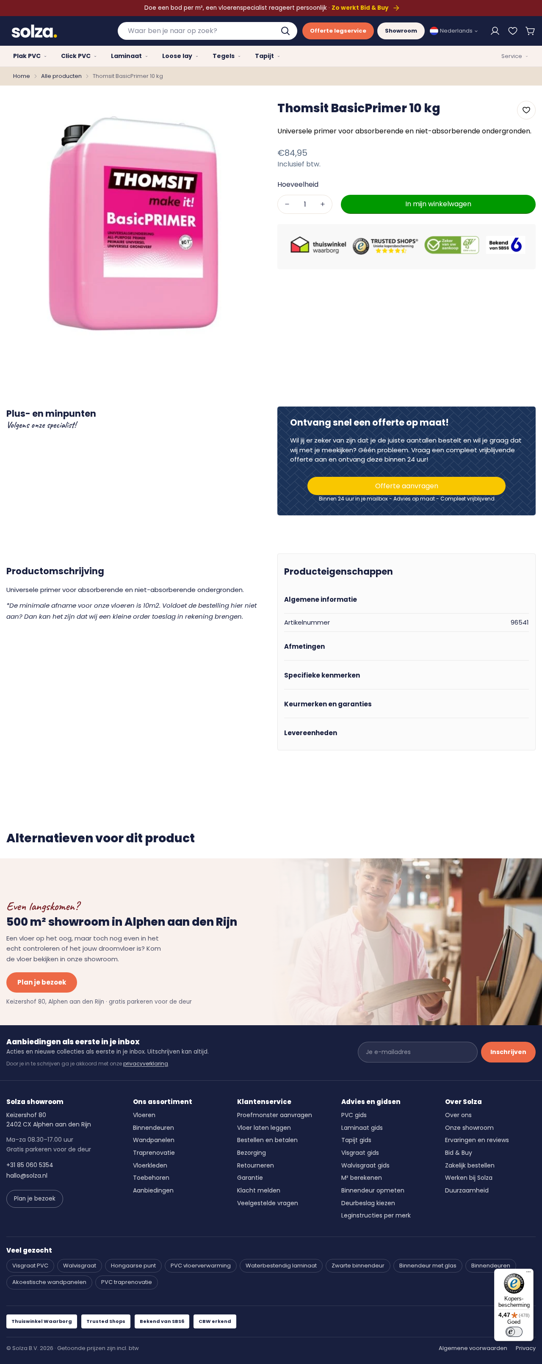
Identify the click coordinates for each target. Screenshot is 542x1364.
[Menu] (528, 1274)
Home (21, 76)
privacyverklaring (145, 1063)
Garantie (250, 1177)
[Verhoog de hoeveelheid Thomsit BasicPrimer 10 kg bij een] (322, 204)
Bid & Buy (458, 1152)
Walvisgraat (79, 1266)
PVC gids (354, 1115)
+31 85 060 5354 (29, 1165)
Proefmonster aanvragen (274, 1115)
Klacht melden (258, 1190)
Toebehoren (151, 1177)
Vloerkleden (150, 1165)
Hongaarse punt (133, 1266)
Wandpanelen (153, 1140)
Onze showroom (469, 1127)
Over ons (458, 1115)
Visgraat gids (360, 1152)
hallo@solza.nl (26, 1175)
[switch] (514, 1332)
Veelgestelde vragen (267, 1203)
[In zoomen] (247, 113)
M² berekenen (361, 1177)
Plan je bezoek (41, 982)
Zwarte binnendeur (358, 1266)
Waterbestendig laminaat (281, 1266)
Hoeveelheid (297, 184)
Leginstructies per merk (376, 1215)
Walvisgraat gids (365, 1165)
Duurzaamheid (467, 1190)
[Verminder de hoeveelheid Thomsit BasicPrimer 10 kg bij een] (287, 204)
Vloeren (144, 1115)
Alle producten (61, 76)
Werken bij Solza (468, 1177)
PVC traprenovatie (126, 1282)
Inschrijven (508, 1052)
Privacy (526, 1348)
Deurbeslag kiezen (368, 1203)
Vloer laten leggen (264, 1127)
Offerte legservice (338, 31)
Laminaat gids (362, 1127)
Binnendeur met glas (427, 1266)
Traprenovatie (154, 1152)
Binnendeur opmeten (372, 1190)
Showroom (401, 31)
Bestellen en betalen (267, 1140)
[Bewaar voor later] (513, 31)
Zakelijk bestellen (470, 1165)
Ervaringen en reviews (477, 1140)
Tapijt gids (356, 1140)
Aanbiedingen (153, 1190)
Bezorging (251, 1152)
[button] (530, 31)
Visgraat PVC (30, 1266)
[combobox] (207, 31)
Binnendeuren (153, 1127)
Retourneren (255, 1165)
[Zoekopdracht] (286, 31)
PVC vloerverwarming (201, 1266)
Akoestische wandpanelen (49, 1282)
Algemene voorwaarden (473, 1348)
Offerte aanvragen (406, 486)
